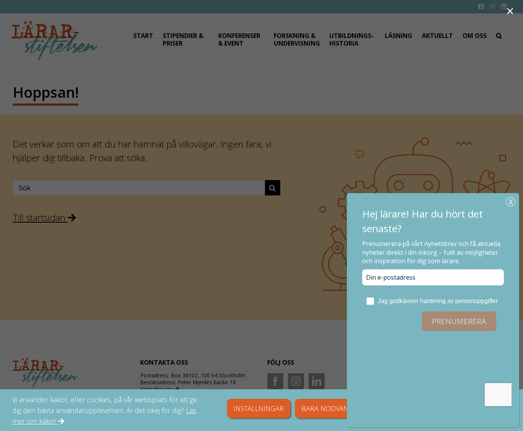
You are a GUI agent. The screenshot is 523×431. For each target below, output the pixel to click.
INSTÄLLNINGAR (259, 408)
